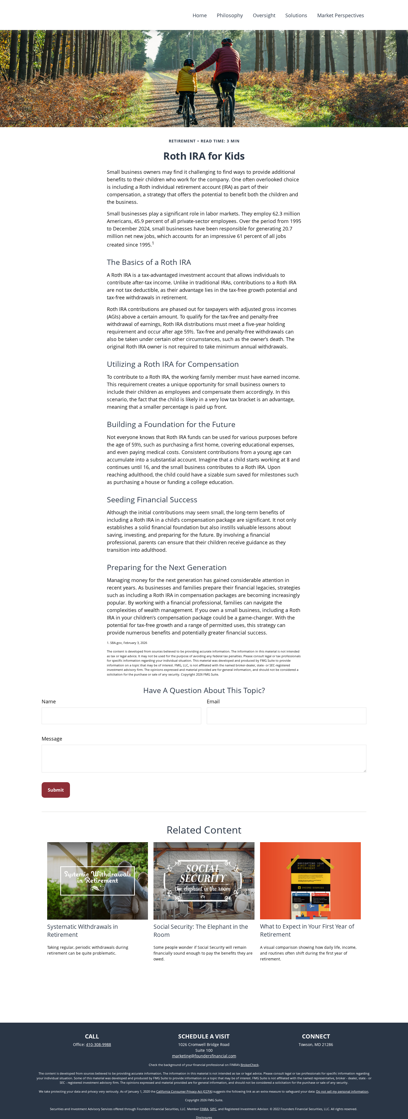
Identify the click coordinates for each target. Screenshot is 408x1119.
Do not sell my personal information (342, 1091)
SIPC (213, 1109)
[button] (199, 15)
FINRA (204, 1109)
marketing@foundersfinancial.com (204, 1055)
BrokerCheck (250, 1065)
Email (213, 701)
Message (52, 738)
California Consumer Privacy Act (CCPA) (184, 1091)
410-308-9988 (98, 1044)
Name (49, 701)
